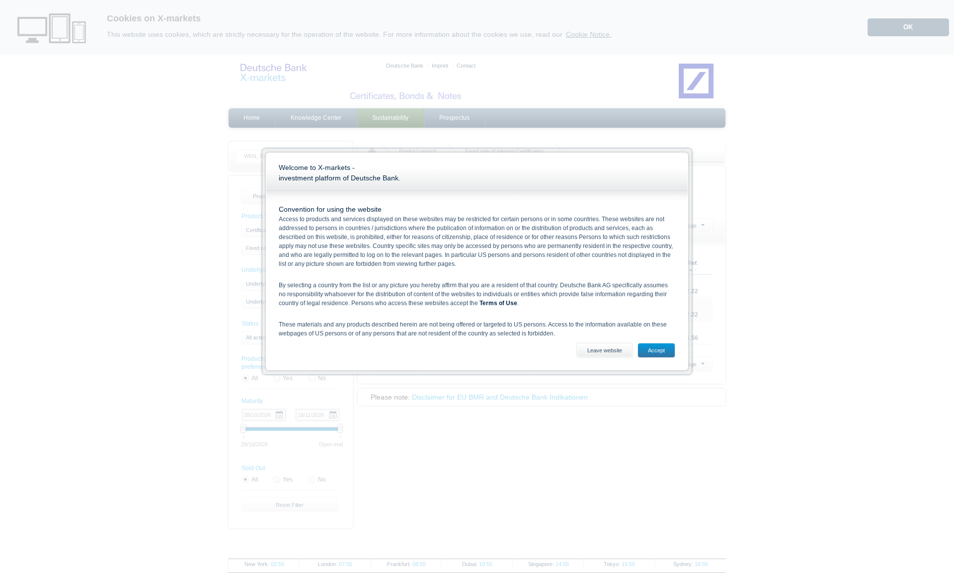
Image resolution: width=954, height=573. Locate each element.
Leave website (604, 350)
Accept (656, 350)
